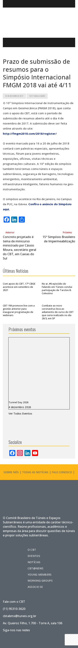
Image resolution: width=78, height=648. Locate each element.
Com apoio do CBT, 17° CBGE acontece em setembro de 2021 (19, 287)
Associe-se (35, 587)
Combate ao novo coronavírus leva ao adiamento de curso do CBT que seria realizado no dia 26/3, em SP (58, 312)
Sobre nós (11, 472)
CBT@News (35, 568)
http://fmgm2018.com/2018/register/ (30, 133)
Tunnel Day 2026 (19, 402)
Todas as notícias (35, 472)
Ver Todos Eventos (20, 413)
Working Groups (40, 580)
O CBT (32, 549)
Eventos (34, 556)
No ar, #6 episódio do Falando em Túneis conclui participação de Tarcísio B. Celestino (57, 288)
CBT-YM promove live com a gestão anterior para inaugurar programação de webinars (19, 310)
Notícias (34, 562)
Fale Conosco (62, 472)
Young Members (40, 574)
